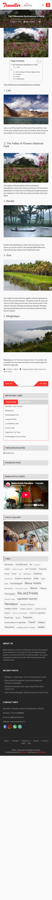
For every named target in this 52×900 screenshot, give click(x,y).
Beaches (37, 565)
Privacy (45, 741)
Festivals (42, 569)
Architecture (21, 564)
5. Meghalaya (20, 79)
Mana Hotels (30, 22)
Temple (17, 618)
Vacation (9, 627)
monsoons (42, 369)
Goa (20, 574)
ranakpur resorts (40, 609)
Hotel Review (9, 579)
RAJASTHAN (28, 593)
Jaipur (43, 579)
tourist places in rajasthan (15, 622)
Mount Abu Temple (21, 588)
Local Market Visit (12, 424)
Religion (7, 613)
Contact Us (26, 741)
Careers (36, 741)
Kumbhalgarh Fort (12, 415)
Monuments (9, 588)
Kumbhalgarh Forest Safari (15, 437)
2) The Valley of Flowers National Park (28, 72)
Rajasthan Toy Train (12, 432)
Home (6, 741)
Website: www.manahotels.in (14, 722)
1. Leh (17, 67)
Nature (33, 588)
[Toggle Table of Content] (37, 61)
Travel (10, 371)
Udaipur (41, 622)
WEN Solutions (41, 752)
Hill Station (27, 574)
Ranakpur (11, 604)
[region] (26, 536)
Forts (14, 574)
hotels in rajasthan (23, 578)
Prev (7, 384)
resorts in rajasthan (37, 613)
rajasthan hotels (10, 599)
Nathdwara (9, 411)
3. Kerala (18, 74)
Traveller (15, 741)
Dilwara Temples (17, 569)
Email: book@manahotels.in (13, 717)
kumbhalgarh (16, 583)
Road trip (9, 617)
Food (7, 574)
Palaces (43, 588)
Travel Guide (11, 402)
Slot (29, 743)
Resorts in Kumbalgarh (20, 613)
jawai (6, 584)
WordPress (22, 752)
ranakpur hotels (11, 609)
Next (45, 384)
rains (5, 371)
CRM (23, 743)
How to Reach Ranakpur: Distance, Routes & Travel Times (26, 692)
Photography (10, 594)
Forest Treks (10, 428)
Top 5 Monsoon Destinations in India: (25, 65)
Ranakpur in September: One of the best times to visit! (25, 677)
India (35, 369)
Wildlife (41, 627)
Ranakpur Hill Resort (27, 604)
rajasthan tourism (27, 598)
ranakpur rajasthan (26, 609)
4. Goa (18, 76)
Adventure (9, 565)
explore (30, 369)
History (37, 573)
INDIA (16, 369)
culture (7, 569)
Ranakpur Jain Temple (13, 406)
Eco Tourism (31, 569)
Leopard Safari (11, 419)
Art (31, 564)
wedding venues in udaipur (26, 627)
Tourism (27, 617)
